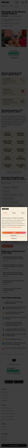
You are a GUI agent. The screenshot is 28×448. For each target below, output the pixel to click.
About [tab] (23, 212)
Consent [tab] (5, 212)
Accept (14, 232)
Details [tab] (14, 212)
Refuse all (14, 238)
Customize (13, 235)
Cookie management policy (14, 227)
